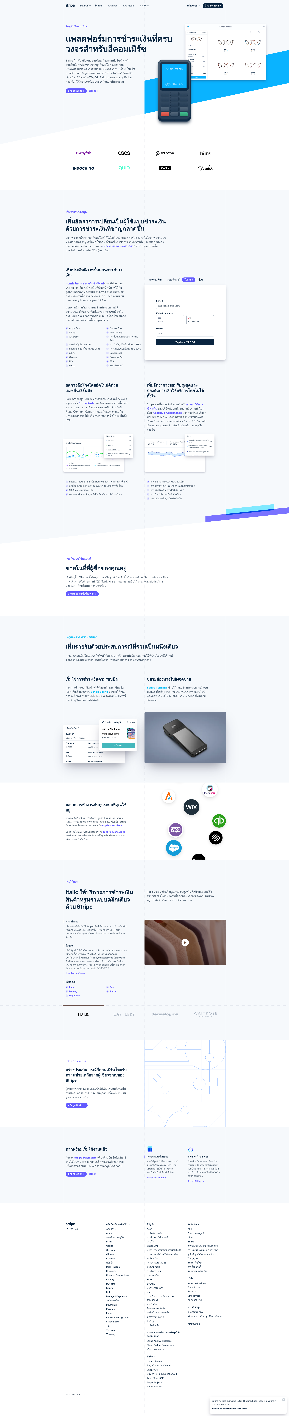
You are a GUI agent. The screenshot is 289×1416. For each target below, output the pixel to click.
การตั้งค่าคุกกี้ (194, 1266)
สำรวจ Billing (194, 1181)
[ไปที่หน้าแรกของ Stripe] (69, 1224)
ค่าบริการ (144, 5)
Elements (111, 1271)
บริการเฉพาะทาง (155, 1316)
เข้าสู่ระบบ (192, 5)
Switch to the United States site (229, 1408)
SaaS (149, 1279)
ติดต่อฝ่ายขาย (212, 5)
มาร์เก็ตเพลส (153, 1266)
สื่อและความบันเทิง (156, 1308)
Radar (113, 991)
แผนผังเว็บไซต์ (195, 1262)
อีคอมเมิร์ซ (152, 1245)
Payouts (110, 1308)
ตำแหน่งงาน (194, 1287)
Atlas (109, 1233)
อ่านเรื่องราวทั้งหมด (75, 973)
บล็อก (190, 1237)
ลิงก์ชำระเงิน (112, 1300)
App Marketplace (112, 825)
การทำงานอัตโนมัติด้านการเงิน (162, 1254)
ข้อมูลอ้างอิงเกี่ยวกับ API (159, 1365)
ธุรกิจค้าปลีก (153, 1325)
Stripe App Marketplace (159, 1340)
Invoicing (110, 1283)
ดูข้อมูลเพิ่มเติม (75, 1105)
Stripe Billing (99, 691)
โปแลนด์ (188, 279)
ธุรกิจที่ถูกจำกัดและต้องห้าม (201, 1254)
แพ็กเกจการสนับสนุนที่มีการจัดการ (205, 1316)
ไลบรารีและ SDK (155, 1378)
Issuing (73, 991)
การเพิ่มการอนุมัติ (115, 1237)
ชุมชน (191, 1241)
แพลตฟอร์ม (153, 1275)
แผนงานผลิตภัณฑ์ (197, 1283)
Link (71, 987)
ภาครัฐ (150, 1320)
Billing (109, 1241)
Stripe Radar (87, 403)
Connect (110, 1258)
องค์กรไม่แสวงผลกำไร (158, 1312)
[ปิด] (283, 1400)
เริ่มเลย (92, 90)
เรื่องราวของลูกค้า (196, 1233)
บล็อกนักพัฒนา (154, 1386)
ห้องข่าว (192, 1291)
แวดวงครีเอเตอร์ (155, 1287)
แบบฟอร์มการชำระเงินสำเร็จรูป (85, 283)
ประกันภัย (152, 1304)
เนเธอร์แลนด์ (173, 279)
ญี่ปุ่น (200, 279)
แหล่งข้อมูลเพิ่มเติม (197, 1271)
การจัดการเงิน (154, 1271)
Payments (75, 995)
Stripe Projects (155, 1382)
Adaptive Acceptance (167, 412)
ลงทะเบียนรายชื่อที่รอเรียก (81, 593)
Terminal (110, 1329)
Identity (110, 1279)
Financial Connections (117, 1275)
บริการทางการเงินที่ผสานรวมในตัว (164, 1249)
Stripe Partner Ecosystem (160, 1345)
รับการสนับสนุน (195, 1311)
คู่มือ (190, 1228)
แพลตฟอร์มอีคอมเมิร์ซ (114, 831)
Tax (112, 987)
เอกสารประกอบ (155, 1361)
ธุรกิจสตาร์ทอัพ (154, 1233)
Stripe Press (194, 1295)
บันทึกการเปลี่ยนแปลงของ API (162, 1373)
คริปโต (109, 1262)
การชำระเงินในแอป (156, 1262)
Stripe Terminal (157, 687)
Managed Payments (116, 1296)
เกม (149, 1292)
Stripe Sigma (113, 1321)
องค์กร (150, 1228)
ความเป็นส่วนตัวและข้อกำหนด (203, 1249)
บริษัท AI (151, 1283)
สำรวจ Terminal (155, 1177)
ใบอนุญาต (193, 1258)
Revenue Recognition (117, 1317)
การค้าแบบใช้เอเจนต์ (157, 1237)
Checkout (111, 1249)
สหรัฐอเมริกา (155, 279)
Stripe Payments (85, 1157)
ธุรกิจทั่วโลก (153, 1258)
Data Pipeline (113, 1266)
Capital (109, 1245)
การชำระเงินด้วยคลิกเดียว (118, 246)
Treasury (111, 1334)
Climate (110, 1254)
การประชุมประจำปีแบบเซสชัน (203, 1245)
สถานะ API (152, 1369)
